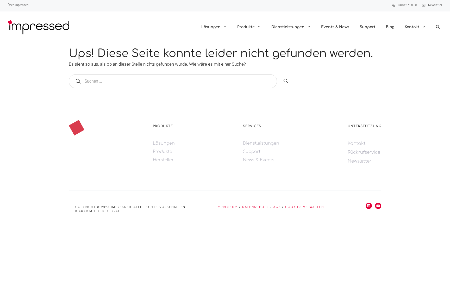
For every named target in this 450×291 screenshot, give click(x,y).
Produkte (246, 27)
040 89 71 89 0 (407, 5)
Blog (390, 27)
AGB (277, 207)
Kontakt (412, 27)
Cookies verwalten (304, 207)
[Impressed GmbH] (38, 27)
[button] (438, 27)
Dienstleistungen (287, 27)
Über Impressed (18, 5)
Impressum (227, 207)
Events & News (335, 27)
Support (368, 27)
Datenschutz (255, 207)
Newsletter (435, 5)
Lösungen (211, 27)
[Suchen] (285, 81)
